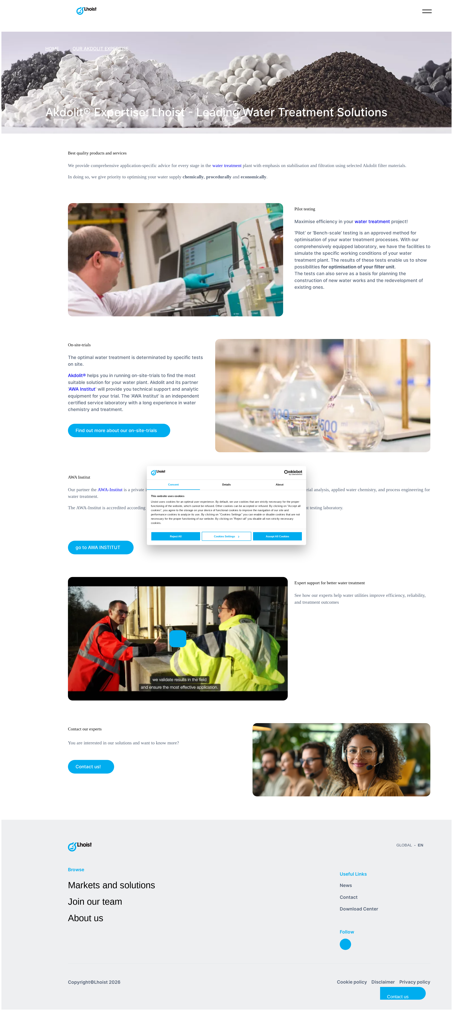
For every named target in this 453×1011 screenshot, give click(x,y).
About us (85, 918)
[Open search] (412, 11)
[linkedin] (345, 944)
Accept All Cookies (277, 536)
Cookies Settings (224, 536)
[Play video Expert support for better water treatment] (178, 638)
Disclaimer (383, 982)
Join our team (95, 902)
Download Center (359, 909)
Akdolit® (77, 375)
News (346, 885)
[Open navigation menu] (427, 11)
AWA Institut (82, 389)
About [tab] (279, 484)
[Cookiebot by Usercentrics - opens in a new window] (286, 472)
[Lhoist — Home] (86, 11)
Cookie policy (352, 982)
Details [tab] (226, 484)
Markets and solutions (111, 885)
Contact (349, 897)
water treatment (227, 165)
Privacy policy (414, 982)
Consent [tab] (173, 484)
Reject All (176, 536)
